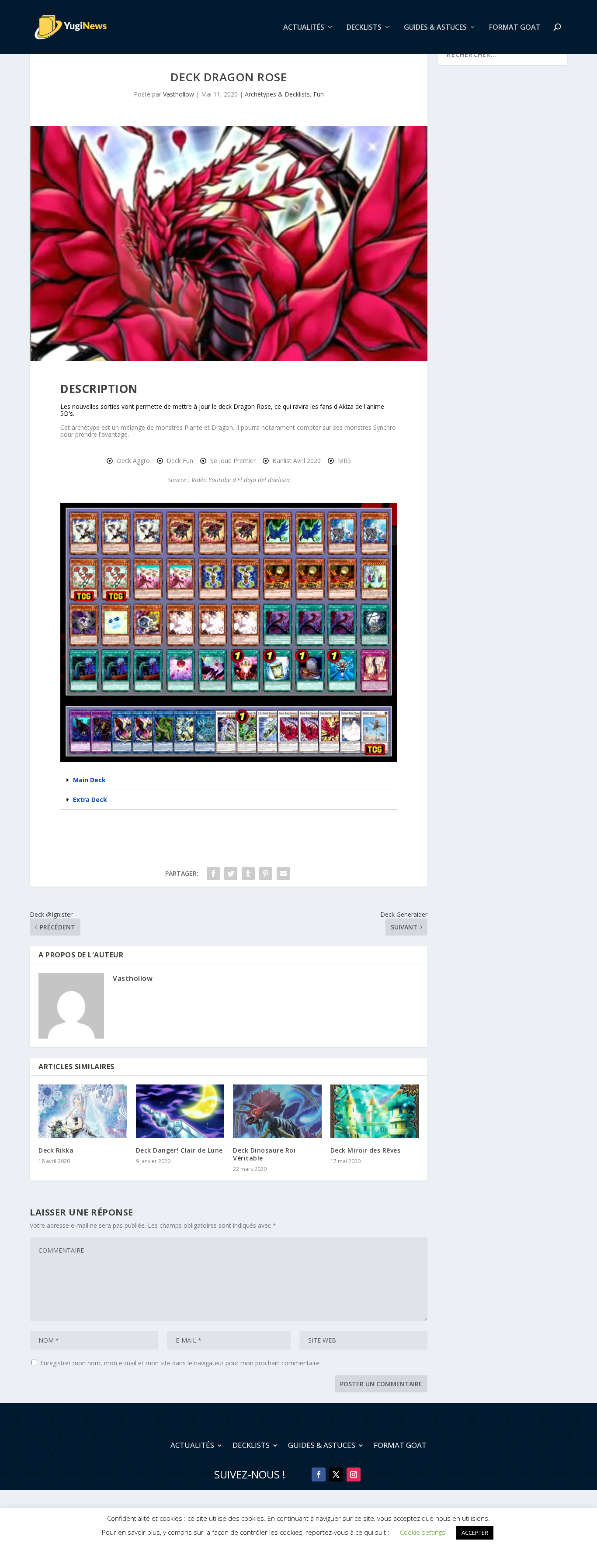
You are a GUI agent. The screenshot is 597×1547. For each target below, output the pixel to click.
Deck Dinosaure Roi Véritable (264, 1154)
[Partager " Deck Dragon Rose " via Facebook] (213, 873)
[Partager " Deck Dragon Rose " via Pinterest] (265, 873)
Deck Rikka (55, 1150)
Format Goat (515, 28)
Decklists (364, 28)
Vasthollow (178, 94)
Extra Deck (90, 799)
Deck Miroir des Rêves (365, 1150)
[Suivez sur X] (336, 1474)
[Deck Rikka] (82, 1111)
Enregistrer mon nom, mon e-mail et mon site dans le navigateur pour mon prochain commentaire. (180, 1363)
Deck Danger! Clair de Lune (179, 1150)
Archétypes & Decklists (277, 94)
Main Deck (89, 780)
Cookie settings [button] (422, 1532)
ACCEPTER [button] (475, 1533)
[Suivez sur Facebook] (319, 1474)
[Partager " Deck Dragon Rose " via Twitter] (230, 873)
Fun (318, 94)
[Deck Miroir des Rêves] (374, 1111)
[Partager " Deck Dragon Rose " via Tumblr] (248, 873)
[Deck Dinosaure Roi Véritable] (277, 1111)
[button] (228, 780)
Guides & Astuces (435, 28)
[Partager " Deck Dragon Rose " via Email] (283, 873)
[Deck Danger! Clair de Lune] (180, 1111)
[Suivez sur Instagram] (354, 1474)
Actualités (303, 28)
